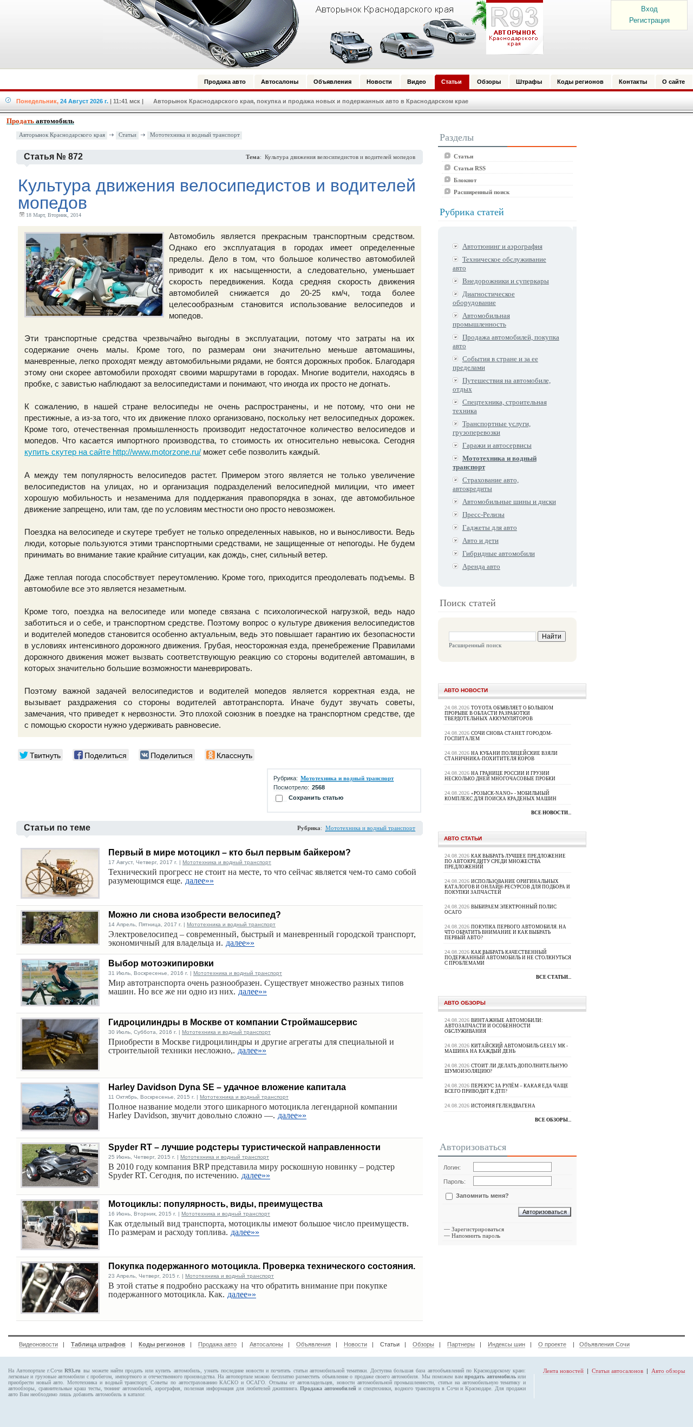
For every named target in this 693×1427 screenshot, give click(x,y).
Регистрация (649, 20)
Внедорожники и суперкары (505, 281)
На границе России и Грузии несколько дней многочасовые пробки (499, 776)
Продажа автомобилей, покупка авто (506, 341)
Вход (649, 9)
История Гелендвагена (503, 1106)
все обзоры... (553, 1120)
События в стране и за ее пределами (495, 363)
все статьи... (553, 977)
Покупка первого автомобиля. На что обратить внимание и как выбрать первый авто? (505, 932)
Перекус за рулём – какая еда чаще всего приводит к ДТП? (506, 1088)
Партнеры (461, 1344)
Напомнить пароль (476, 1235)
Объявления (313, 1344)
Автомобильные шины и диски (509, 501)
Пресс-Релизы (483, 514)
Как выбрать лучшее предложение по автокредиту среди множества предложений (505, 861)
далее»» (199, 880)
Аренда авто (481, 566)
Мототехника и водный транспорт (195, 135)
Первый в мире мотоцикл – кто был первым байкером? (229, 852)
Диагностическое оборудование (484, 298)
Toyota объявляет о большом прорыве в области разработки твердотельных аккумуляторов (498, 713)
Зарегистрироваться (478, 1229)
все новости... (551, 812)
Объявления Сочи (604, 1344)
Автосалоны (266, 1344)
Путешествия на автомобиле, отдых (502, 384)
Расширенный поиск (481, 192)
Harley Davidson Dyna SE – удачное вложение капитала (227, 1087)
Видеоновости (38, 1344)
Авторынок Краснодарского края (62, 135)
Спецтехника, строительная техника (500, 406)
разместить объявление (322, 1376)
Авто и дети (480, 540)
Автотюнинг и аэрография (502, 246)
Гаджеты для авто (489, 527)
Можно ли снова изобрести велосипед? (194, 914)
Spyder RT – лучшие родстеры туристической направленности (244, 1147)
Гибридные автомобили (498, 553)
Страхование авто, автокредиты (486, 484)
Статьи (127, 135)
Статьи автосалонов (617, 1371)
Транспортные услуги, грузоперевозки (492, 428)
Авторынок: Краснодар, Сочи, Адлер (319, 34)
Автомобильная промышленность (481, 319)
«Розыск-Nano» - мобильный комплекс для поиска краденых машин (500, 796)
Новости (355, 1344)
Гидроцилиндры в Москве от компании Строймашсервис (232, 1022)
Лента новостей (563, 1371)
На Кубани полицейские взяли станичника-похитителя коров (501, 756)
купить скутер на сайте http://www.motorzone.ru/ (112, 452)
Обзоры (423, 1344)
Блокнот (465, 180)
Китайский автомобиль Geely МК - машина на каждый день (506, 1048)
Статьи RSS (470, 168)
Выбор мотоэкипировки (161, 963)
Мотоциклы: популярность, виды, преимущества (215, 1204)
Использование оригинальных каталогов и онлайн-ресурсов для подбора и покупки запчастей (507, 887)
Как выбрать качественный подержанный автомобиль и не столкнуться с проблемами (507, 958)
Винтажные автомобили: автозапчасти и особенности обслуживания (493, 1026)
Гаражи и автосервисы (497, 445)
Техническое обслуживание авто (499, 263)
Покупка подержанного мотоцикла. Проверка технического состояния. (261, 1266)
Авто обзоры (668, 1371)
